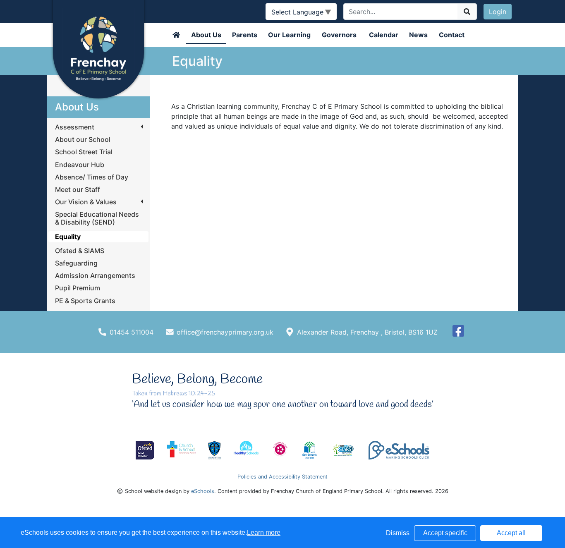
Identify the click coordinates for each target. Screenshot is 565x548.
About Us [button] (206, 35)
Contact (451, 35)
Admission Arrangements (95, 276)
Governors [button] (339, 35)
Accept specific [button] (445, 532)
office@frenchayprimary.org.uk (225, 332)
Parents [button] (244, 35)
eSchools (202, 491)
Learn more (263, 532)
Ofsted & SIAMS (79, 251)
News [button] (418, 35)
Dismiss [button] (397, 532)
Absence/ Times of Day (91, 177)
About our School (82, 140)
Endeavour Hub (79, 165)
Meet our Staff (77, 190)
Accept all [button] (511, 532)
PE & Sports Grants (85, 301)
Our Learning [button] (289, 35)
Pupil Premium (77, 288)
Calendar (383, 35)
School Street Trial (84, 152)
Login (497, 11)
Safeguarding (76, 263)
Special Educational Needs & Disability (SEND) (97, 218)
